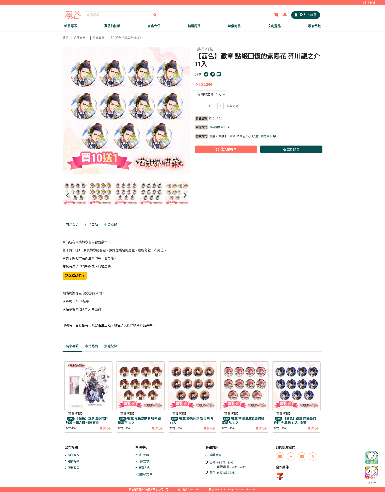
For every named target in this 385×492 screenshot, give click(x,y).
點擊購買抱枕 (74, 275)
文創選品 (274, 26)
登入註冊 (308, 15)
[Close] (377, 453)
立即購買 (293, 149)
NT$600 (71, 428)
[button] (220, 127)
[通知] (285, 15)
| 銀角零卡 (266, 136)
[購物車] (276, 15)
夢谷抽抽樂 (112, 26)
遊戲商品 (234, 26)
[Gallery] (126, 195)
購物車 (106, 428)
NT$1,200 (124, 428)
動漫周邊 (194, 26)
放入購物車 (229, 149)
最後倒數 (314, 26)
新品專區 (70, 26)
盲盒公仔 (154, 26)
